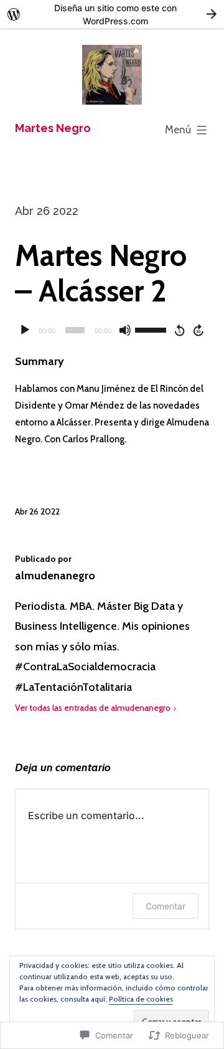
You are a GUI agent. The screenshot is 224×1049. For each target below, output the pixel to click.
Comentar (165, 906)
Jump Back (179, 330)
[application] (112, 330)
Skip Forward (199, 330)
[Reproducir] (25, 330)
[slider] (152, 329)
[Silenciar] (125, 330)
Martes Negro (53, 128)
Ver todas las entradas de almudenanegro (92, 707)
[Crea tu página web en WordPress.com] (112, 14)
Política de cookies (141, 999)
